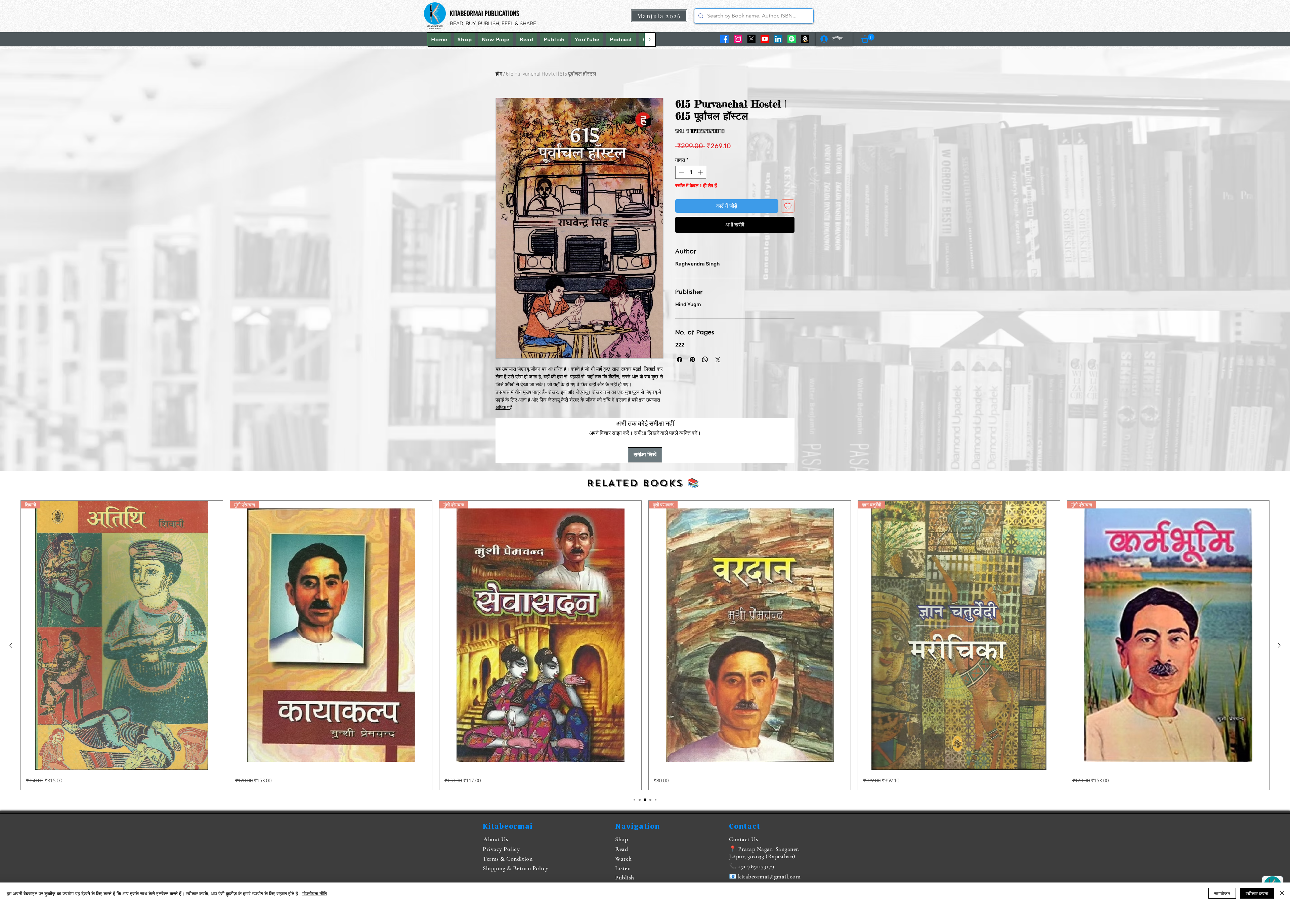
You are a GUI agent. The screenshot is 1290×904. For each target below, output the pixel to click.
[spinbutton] (690, 172)
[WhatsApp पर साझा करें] (705, 360)
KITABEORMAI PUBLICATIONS (484, 13)
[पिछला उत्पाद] (11, 645)
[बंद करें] (1282, 893)
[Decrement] (680, 172)
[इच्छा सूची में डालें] (788, 206)
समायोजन (1222, 893)
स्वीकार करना (1257, 893)
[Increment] (700, 172)
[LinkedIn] (778, 39)
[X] (751, 39)
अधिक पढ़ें (504, 407)
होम (499, 73)
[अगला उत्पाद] (1279, 645)
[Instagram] (738, 39)
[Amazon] (805, 39)
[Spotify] (791, 39)
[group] (645, 645)
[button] (867, 38)
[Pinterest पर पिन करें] (692, 360)
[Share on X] (718, 360)
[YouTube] (765, 39)
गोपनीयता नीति (314, 893)
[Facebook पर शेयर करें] (680, 360)
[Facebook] (724, 39)
